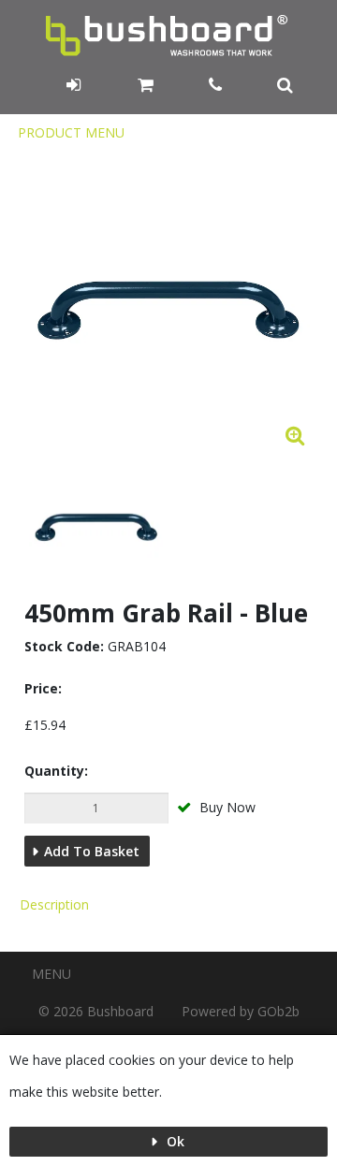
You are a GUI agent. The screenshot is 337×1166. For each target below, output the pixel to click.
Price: (43, 688)
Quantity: (56, 771)
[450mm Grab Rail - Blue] (97, 527)
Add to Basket (91, 851)
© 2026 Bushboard (96, 1011)
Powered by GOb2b (241, 1011)
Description (54, 904)
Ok (173, 1141)
